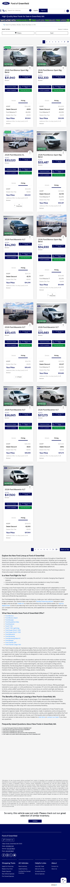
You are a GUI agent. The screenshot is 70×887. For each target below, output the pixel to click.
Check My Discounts (25, 90)
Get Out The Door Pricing (26, 77)
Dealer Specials (6, 871)
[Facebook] (3, 855)
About (54, 863)
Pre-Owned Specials (8, 876)
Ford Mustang (10, 636)
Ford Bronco (9, 616)
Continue (35, 821)
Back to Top (65, 549)
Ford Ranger (9, 640)
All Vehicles (23, 863)
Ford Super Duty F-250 (13, 630)
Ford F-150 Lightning (12, 628)
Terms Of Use (22, 884)
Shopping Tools (8, 863)
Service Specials (39, 874)
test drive (42, 717)
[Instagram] (7, 855)
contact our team (53, 717)
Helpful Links (40, 863)
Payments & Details (11, 86)
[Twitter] (11, 855)
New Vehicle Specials (8, 874)
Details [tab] (14, 100)
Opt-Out (48, 884)
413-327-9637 (11, 848)
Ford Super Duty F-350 (13, 632)
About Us (54, 869)
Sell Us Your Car (39, 869)
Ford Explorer (9, 624)
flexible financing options (44, 601)
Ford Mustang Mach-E (12, 638)
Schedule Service (40, 871)
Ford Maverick (10, 634)
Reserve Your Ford (7, 869)
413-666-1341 (10, 846)
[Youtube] (14, 855)
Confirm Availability (11, 90)
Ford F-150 (9, 626)
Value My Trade (39, 866)
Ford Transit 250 (10, 642)
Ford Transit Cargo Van (13, 644)
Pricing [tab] (23, 100)
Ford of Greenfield (6, 884)
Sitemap (29, 884)
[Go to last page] (68, 41)
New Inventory (23, 866)
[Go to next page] (64, 41)
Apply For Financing (7, 866)
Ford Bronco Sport (11, 618)
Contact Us (9, 840)
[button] (30, 68)
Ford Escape (9, 620)
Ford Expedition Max (12, 622)
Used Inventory (23, 869)
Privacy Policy (15, 884)
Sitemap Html (35, 884)
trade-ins (21, 603)
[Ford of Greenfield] (15, 3)
